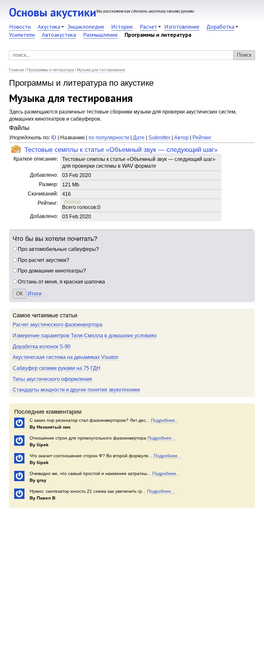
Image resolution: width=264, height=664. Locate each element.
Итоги (35, 293)
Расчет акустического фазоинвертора (57, 324)
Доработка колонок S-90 (42, 346)
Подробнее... (164, 420)
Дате (139, 137)
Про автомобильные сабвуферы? (58, 249)
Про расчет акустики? (43, 260)
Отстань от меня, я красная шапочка (61, 281)
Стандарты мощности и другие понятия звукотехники (76, 389)
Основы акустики (52, 12)
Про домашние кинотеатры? (52, 270)
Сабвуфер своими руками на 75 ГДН (56, 368)
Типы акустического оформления (52, 379)
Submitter (159, 137)
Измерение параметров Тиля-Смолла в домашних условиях (85, 335)
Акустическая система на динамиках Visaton (65, 357)
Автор (181, 137)
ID (53, 137)
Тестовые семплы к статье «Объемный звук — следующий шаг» (121, 149)
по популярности (109, 137)
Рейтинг (202, 137)
